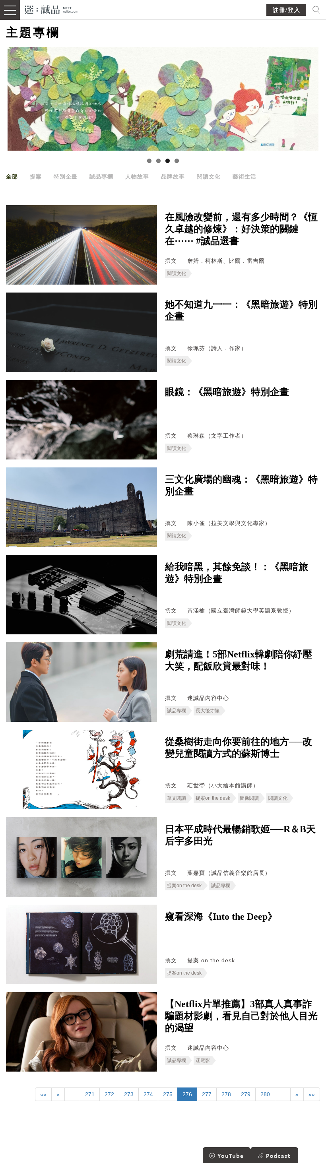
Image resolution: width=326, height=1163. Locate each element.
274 (148, 1094)
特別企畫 (66, 176)
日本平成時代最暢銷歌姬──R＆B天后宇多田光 (240, 835)
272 (109, 1094)
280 (265, 1094)
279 (245, 1094)
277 (207, 1094)
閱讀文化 (209, 176)
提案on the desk (213, 798)
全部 (12, 176)
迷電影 (203, 1060)
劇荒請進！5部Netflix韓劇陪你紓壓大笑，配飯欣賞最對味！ (238, 660)
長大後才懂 (207, 710)
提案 (36, 176)
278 (226, 1094)
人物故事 (137, 176)
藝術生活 (244, 176)
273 (129, 1094)
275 (168, 1094)
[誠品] (51, 9)
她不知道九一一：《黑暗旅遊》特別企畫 (241, 310)
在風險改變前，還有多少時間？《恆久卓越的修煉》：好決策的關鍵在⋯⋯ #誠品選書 (241, 229)
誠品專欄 (101, 176)
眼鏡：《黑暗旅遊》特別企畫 (227, 392)
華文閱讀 (176, 798)
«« (43, 1094)
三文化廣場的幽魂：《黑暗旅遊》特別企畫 (241, 485)
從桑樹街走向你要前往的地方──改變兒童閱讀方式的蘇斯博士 (238, 748)
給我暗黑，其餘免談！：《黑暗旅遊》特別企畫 (236, 573)
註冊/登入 (287, 10)
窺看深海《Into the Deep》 (221, 916)
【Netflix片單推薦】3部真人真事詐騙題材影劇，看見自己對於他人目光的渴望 (241, 1016)
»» (312, 1094)
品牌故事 (173, 176)
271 (90, 1094)
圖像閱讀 (249, 798)
